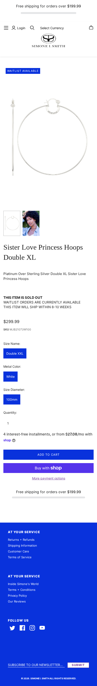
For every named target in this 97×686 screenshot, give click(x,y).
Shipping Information (22, 545)
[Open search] (32, 28)
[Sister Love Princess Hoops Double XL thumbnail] (11, 223)
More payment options (48, 478)
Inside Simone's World (23, 584)
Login (21, 28)
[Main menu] (6, 28)
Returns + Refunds (21, 539)
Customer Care (18, 551)
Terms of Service (20, 557)
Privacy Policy (17, 595)
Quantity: (10, 412)
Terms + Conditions (21, 589)
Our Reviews (17, 601)
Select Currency (52, 28)
